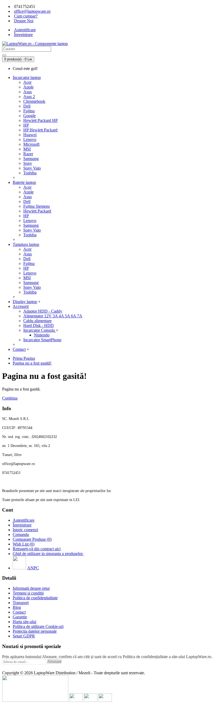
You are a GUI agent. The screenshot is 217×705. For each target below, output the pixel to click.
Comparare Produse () (32, 539)
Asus (27, 92)
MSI (27, 149)
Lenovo (29, 139)
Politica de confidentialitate (35, 598)
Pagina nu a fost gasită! (32, 363)
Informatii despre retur (31, 588)
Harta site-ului (24, 621)
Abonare (54, 661)
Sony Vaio (32, 168)
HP (26, 125)
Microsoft (31, 144)
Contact (19, 612)
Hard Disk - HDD (38, 325)
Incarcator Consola (39, 330)
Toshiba (30, 173)
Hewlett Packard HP (40, 120)
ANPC (33, 568)
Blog (17, 607)
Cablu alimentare (37, 320)
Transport (21, 602)
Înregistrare (22, 525)
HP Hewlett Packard (40, 130)
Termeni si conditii (28, 593)
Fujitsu (29, 111)
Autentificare (23, 520)
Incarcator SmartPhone (42, 340)
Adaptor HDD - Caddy (42, 311)
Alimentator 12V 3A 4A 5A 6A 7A (52, 316)
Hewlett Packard (37, 211)
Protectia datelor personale (35, 631)
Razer (28, 154)
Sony (27, 163)
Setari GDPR (24, 636)
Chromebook (34, 101)
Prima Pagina (24, 358)
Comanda (21, 534)
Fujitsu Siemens (36, 206)
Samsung (31, 158)
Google (29, 115)
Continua (9, 398)
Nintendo (41, 335)
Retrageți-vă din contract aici (37, 549)
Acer (27, 82)
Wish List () (23, 544)
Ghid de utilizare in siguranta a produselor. (48, 553)
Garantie (20, 617)
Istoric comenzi (25, 529)
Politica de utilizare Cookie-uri (38, 626)
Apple (28, 87)
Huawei (30, 134)
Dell (26, 106)
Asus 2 (29, 96)
